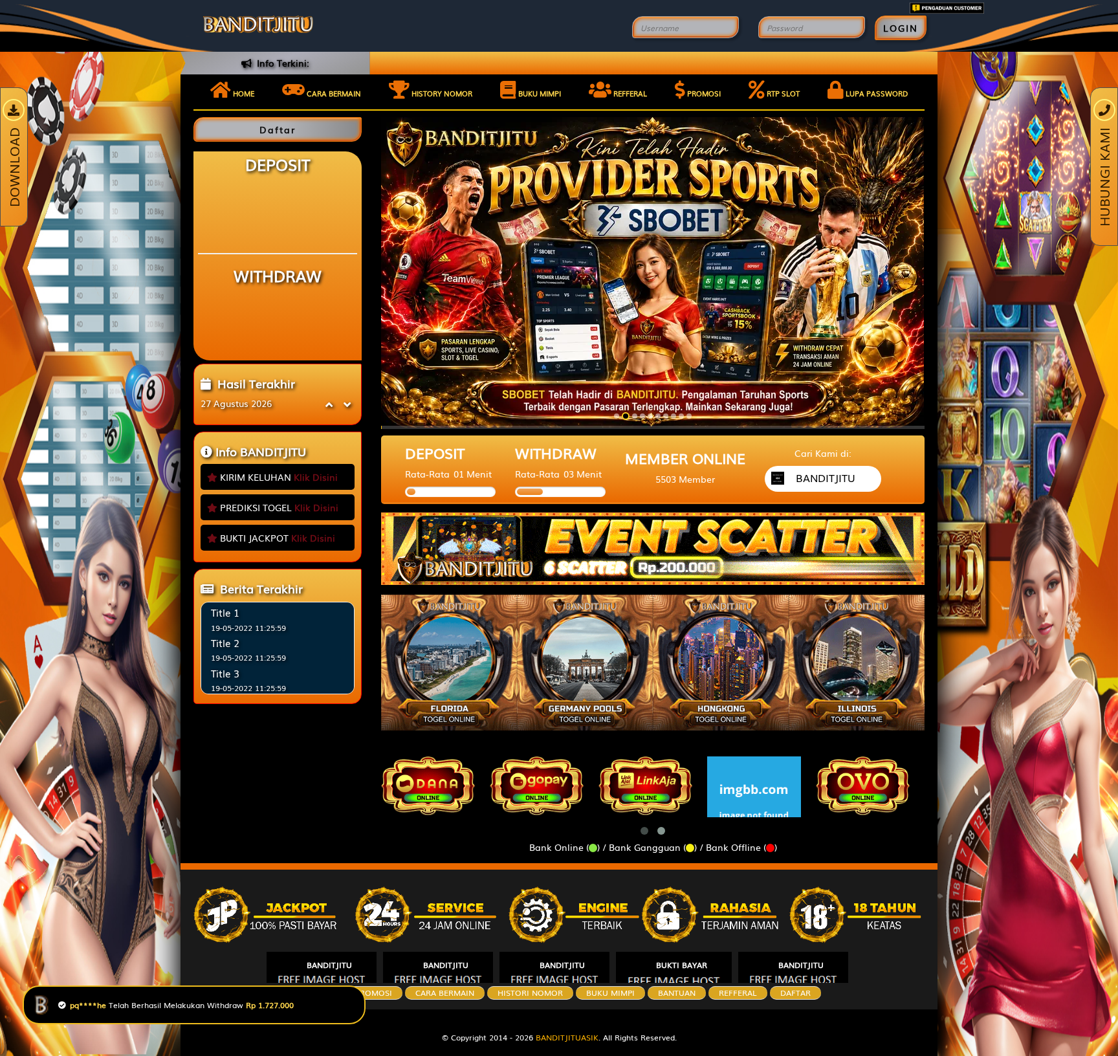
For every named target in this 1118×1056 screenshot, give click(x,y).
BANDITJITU (329, 965)
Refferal (629, 93)
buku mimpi (610, 992)
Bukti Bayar (681, 965)
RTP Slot (782, 93)
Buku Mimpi (538, 93)
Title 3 (225, 673)
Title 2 (225, 642)
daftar (795, 992)
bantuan (677, 992)
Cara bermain (333, 93)
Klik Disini (316, 476)
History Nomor (441, 93)
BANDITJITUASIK (567, 1037)
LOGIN (900, 27)
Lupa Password (876, 93)
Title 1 (225, 612)
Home (242, 93)
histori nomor (530, 992)
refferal (738, 992)
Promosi (703, 93)
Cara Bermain (444, 992)
